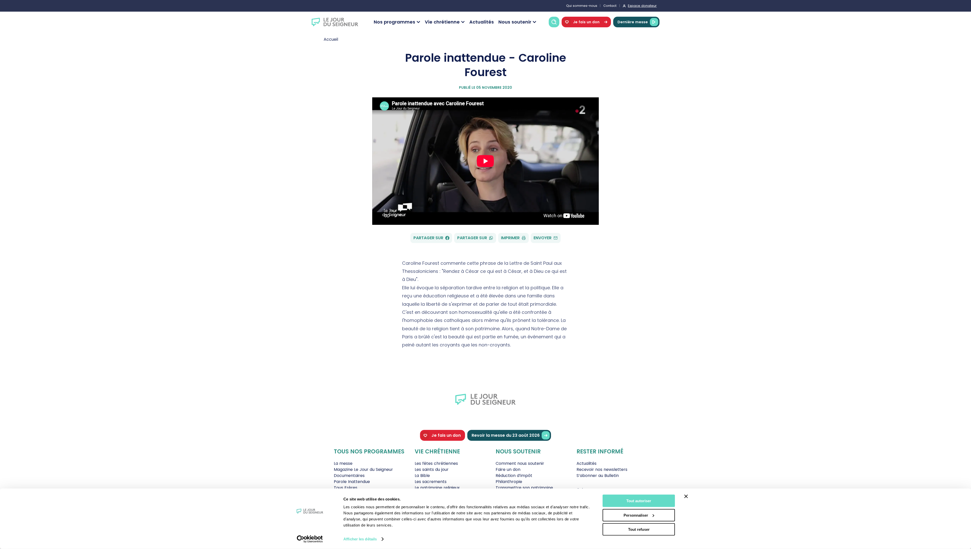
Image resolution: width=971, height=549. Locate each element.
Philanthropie (509, 482)
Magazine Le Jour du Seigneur (363, 469)
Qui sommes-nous (581, 5)
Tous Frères (345, 488)
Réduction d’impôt (514, 475)
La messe (343, 463)
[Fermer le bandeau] (686, 496)
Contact (609, 5)
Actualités (481, 22)
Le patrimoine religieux (437, 488)
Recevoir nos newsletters (602, 469)
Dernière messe (632, 22)
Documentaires (349, 475)
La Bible (422, 475)
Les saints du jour (432, 469)
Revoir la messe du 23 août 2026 (506, 435)
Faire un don (508, 469)
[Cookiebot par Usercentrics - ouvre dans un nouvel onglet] (310, 539)
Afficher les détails (360, 539)
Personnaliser (636, 515)
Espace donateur (642, 5)
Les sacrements (431, 482)
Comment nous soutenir (520, 463)
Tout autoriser (638, 501)
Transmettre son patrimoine (524, 488)
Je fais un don (586, 22)
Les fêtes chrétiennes (436, 463)
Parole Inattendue (352, 482)
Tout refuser (639, 529)
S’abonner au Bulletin (598, 475)
